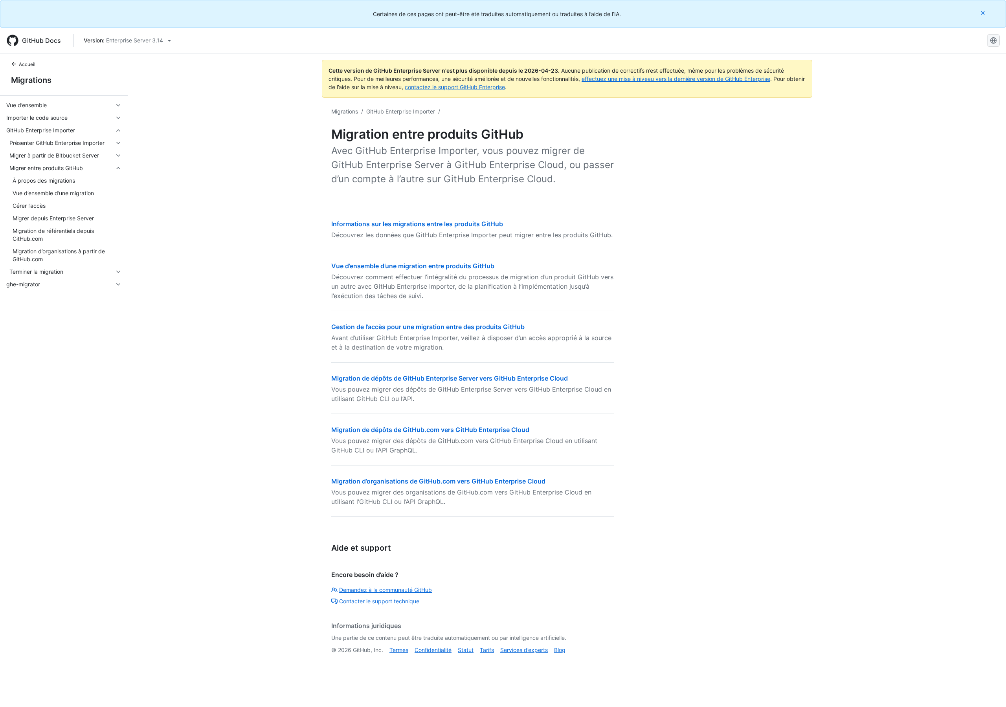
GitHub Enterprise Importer (400, 111)
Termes (398, 650)
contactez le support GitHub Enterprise (455, 87)
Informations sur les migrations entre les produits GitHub (417, 224)
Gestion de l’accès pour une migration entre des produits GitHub (428, 327)
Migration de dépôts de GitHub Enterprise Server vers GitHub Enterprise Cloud (449, 378)
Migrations (31, 80)
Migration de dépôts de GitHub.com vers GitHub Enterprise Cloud (430, 430)
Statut (466, 650)
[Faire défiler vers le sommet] (989, 690)
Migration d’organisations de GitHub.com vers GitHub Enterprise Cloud (438, 481)
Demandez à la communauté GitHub (385, 589)
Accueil (27, 64)
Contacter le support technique (379, 601)
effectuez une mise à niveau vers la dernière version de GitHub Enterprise (676, 78)
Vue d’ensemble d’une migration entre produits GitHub (412, 266)
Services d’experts (524, 650)
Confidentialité (433, 650)
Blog (559, 650)
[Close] (983, 12)
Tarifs (487, 650)
